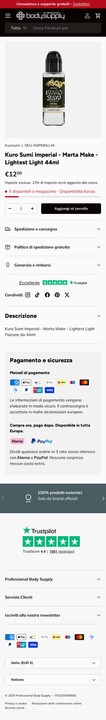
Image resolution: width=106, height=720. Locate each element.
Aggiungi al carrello (71, 208)
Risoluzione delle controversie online (57, 703)
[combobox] (53, 28)
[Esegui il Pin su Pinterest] (57, 295)
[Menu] (7, 15)
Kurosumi (12, 145)
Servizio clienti (14, 708)
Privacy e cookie (16, 703)
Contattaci (81, 4)
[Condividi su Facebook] (47, 295)
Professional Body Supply (33, 695)
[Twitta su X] (67, 295)
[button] (98, 15)
